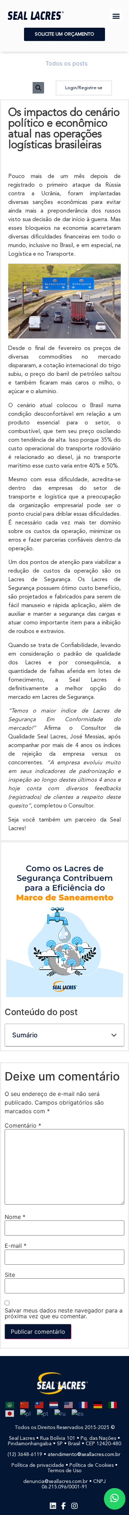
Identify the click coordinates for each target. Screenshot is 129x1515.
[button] (116, 16)
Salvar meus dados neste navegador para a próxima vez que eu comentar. (64, 1313)
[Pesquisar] (38, 88)
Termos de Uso (64, 1470)
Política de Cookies (92, 1465)
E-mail (16, 1245)
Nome (15, 1217)
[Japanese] (7, 1412)
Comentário (23, 1125)
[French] (80, 1404)
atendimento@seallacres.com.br (85, 1454)
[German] (95, 1404)
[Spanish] (75, 1412)
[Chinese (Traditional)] (36, 1404)
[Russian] (57, 1412)
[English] (66, 1404)
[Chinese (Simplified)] (22, 1404)
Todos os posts (66, 63)
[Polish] (23, 1412)
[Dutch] (51, 1404)
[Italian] (110, 1404)
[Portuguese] (40, 1412)
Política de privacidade (37, 1465)
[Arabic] (7, 1404)
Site (10, 1275)
